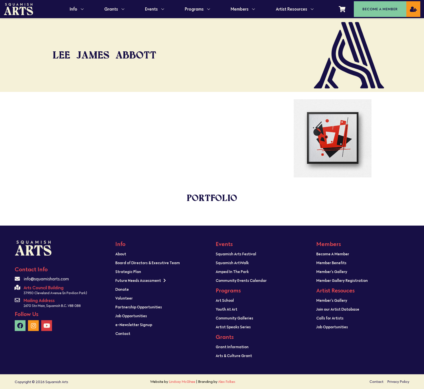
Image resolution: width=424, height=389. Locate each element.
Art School (225, 300)
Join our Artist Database (337, 309)
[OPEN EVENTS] (162, 9)
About (120, 253)
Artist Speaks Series (233, 326)
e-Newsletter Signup (133, 324)
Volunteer (124, 298)
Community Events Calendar (241, 280)
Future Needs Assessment (138, 280)
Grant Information (232, 346)
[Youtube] (46, 325)
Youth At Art (226, 309)
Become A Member (332, 253)
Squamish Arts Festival (236, 253)
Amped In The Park (232, 271)
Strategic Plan (128, 271)
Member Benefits (331, 262)
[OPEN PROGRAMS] (208, 9)
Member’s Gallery (331, 271)
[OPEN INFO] (82, 9)
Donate (122, 289)
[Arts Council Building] (17, 287)
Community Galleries (234, 318)
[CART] (342, 9)
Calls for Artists (330, 318)
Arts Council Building (44, 287)
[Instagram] (33, 325)
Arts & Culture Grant (234, 355)
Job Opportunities (131, 315)
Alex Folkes (226, 381)
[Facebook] (20, 325)
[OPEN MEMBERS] (253, 9)
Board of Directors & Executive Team (147, 262)
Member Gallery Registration (342, 280)
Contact (122, 333)
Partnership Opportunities (138, 306)
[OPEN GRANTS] (123, 9)
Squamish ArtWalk (232, 262)
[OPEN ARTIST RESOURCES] (312, 9)
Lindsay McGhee (182, 381)
